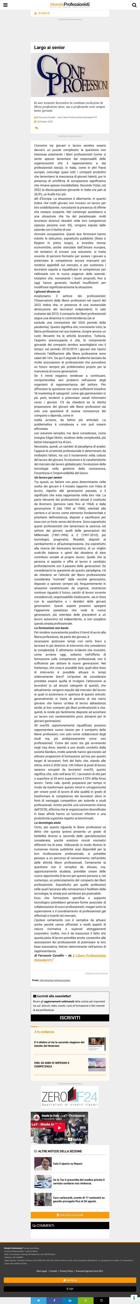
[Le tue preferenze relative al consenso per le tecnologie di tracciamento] (134, 1298)
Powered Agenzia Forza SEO (89, 1271)
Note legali (42, 1271)
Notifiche (71, 1280)
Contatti (53, 1271)
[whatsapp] (86, 1300)
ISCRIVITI (70, 1018)
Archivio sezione (71, 1215)
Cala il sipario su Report (67, 1163)
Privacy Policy (66, 1271)
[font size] (101, 1300)
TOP (70, 1289)
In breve (44, 13)
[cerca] (134, 5)
